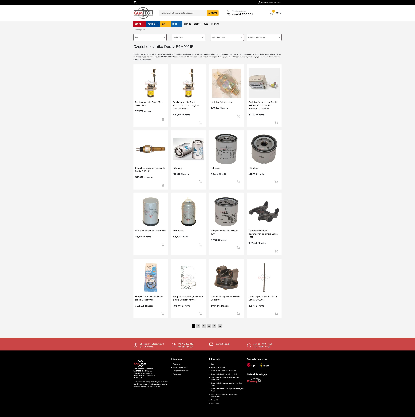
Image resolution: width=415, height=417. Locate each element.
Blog (206, 24)
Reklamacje (177, 374)
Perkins (152, 24)
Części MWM (215, 403)
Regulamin (176, 364)
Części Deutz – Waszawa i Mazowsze (223, 371)
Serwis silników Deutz (218, 367)
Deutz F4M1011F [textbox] (218, 37)
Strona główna (140, 30)
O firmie (187, 24)
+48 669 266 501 (185, 347)
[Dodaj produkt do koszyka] (162, 120)
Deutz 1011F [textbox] (178, 37)
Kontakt (215, 24)
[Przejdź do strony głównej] (143, 13)
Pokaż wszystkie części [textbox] (257, 37)
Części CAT (214, 400)
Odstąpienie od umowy (180, 371)
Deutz (138, 24)
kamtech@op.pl (223, 344)
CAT (164, 24)
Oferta (197, 24)
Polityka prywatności (180, 367)
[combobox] (264, 37)
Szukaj (214, 13)
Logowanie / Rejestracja (271, 2)
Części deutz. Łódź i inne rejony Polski (224, 374)
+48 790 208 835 (185, 344)
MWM (174, 24)
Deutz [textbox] (136, 37)
